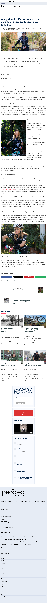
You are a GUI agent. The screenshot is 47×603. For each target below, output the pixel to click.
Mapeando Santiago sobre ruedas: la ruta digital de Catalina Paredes (31, 329)
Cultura (2, 568)
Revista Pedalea (11, 15)
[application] (23, 429)
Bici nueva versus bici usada (20, 289)
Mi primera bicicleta (34, 15)
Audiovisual (3, 565)
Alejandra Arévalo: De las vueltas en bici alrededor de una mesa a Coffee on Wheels (9, 365)
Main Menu (4, 3)
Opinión (2, 586)
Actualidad (3, 563)
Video (2, 594)
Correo (17, 397)
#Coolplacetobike (4, 560)
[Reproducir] (16, 433)
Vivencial (3, 596)
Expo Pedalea (4, 581)
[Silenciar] (29, 433)
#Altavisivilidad (4, 558)
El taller (2, 573)
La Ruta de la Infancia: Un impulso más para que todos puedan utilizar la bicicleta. (22, 301)
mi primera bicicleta (11, 280)
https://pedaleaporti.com (8, 189)
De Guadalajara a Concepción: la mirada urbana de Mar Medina (9, 329)
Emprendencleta (4, 576)
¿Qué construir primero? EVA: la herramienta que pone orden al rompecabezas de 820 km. (19, 547)
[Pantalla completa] (31, 433)
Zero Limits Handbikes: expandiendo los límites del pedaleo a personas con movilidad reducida (20, 541)
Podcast (2, 589)
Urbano (2, 591)
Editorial (2, 571)
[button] (23, 429)
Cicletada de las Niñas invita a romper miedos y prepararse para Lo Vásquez (16, 544)
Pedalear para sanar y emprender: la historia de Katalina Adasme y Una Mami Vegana (18, 536)
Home (2, 28)
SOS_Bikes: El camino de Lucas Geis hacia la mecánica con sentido (32, 365)
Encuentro (3, 578)
